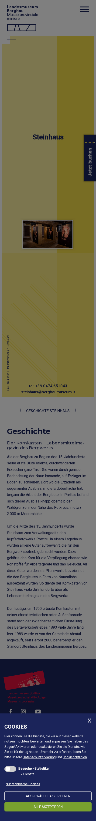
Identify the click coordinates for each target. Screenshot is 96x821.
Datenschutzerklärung (39, 757)
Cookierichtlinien (75, 757)
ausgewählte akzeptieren (48, 796)
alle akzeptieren (48, 807)
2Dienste (26, 774)
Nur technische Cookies (23, 784)
